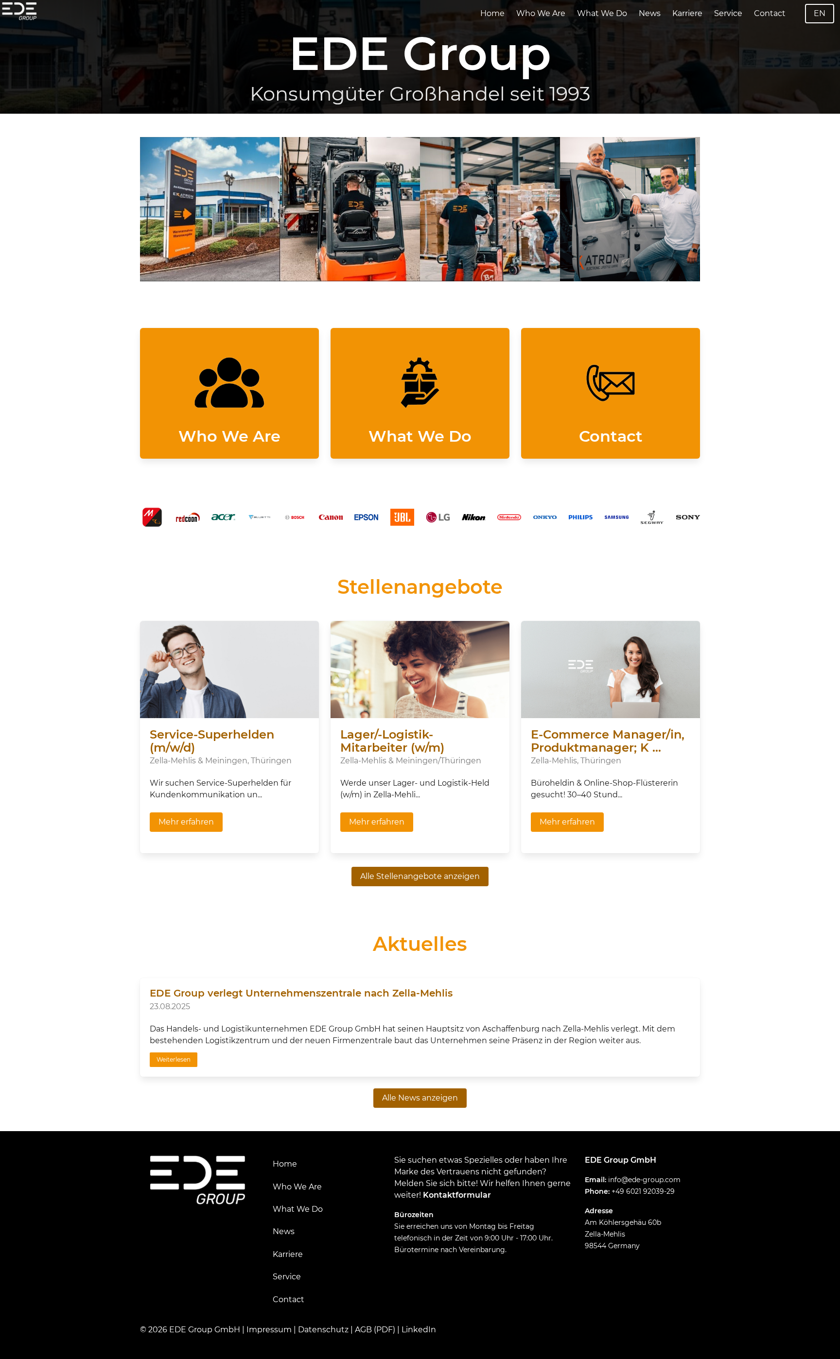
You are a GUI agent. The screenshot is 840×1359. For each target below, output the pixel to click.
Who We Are (540, 13)
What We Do (602, 13)
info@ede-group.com (644, 1179)
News (650, 13)
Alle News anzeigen (420, 1097)
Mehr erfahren (186, 821)
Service (728, 13)
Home (492, 13)
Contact (770, 13)
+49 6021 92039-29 (643, 1191)
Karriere (687, 13)
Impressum (269, 1329)
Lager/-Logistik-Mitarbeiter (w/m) (392, 741)
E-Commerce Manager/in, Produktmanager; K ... (607, 741)
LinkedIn (419, 1329)
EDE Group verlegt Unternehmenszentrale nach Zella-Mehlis (301, 993)
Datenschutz (323, 1329)
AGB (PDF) (375, 1329)
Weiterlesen (174, 1059)
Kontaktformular (457, 1195)
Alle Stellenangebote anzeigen (420, 876)
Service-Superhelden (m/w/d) (212, 741)
